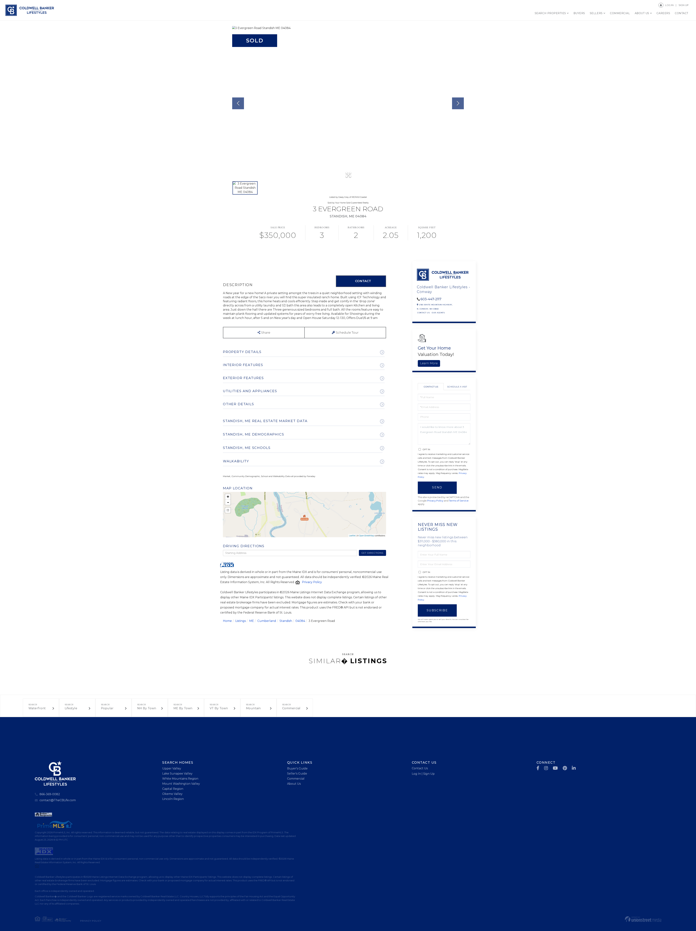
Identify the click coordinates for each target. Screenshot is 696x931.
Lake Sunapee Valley (177, 773)
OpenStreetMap (366, 535)
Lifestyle (71, 708)
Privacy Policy (312, 582)
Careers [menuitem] (663, 13)
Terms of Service (459, 500)
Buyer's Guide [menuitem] (297, 768)
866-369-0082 (50, 794)
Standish (285, 621)
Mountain (253, 708)
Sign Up (684, 5)
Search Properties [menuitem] (550, 13)
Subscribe (437, 610)
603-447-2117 (430, 299)
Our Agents (438, 312)
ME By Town (182, 708)
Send (437, 487)
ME (251, 621)
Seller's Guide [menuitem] (297, 773)
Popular (107, 708)
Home (227, 621)
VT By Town (219, 708)
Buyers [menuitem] (579, 13)
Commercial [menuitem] (620, 13)
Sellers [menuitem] (596, 13)
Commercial (291, 708)
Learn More (429, 363)
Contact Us (423, 312)
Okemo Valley (172, 794)
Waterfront (37, 708)
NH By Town (146, 708)
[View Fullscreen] (228, 510)
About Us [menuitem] (642, 13)
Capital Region (172, 788)
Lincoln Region (173, 799)
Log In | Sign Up (423, 773)
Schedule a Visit (457, 386)
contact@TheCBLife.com (58, 800)
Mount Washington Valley (181, 783)
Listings (240, 621)
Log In (669, 5)
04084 (300, 621)
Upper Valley (171, 768)
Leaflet (352, 535)
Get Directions (372, 552)
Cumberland (266, 621)
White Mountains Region (180, 778)
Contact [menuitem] (681, 13)
